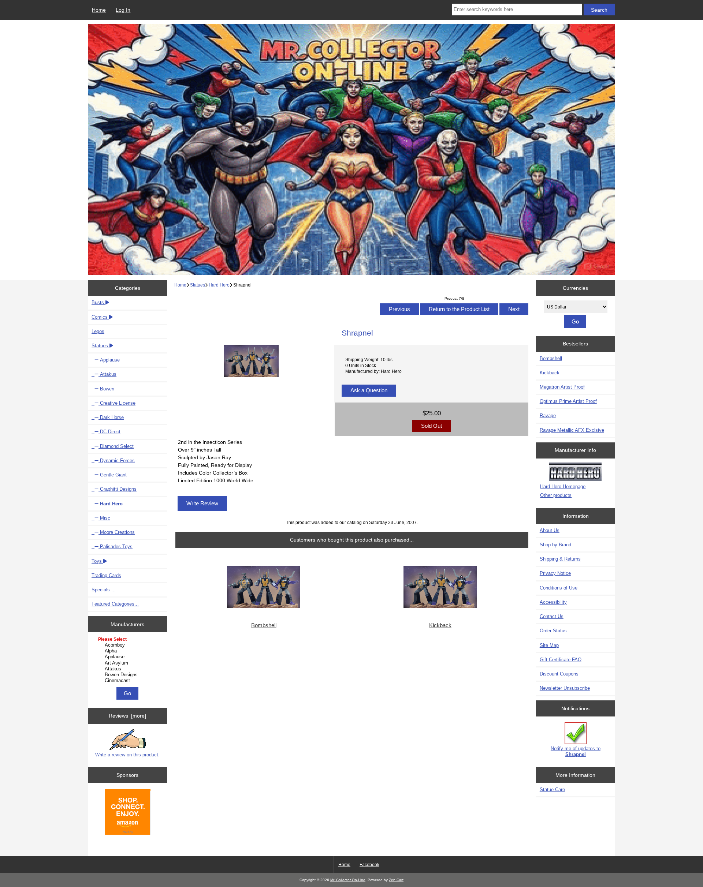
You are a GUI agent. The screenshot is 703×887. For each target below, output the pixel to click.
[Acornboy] (128, 645)
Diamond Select (116, 446)
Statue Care (552, 789)
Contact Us (551, 616)
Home (99, 10)
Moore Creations (116, 532)
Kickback (440, 625)
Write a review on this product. (127, 754)
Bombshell (263, 625)
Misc (104, 518)
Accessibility (553, 602)
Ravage (548, 415)
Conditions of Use (558, 588)
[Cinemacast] (128, 681)
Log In (123, 10)
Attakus (107, 374)
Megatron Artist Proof (562, 387)
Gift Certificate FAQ (560, 659)
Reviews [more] (127, 716)
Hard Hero (219, 284)
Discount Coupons (559, 674)
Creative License (116, 403)
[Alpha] (128, 651)
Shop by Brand (555, 544)
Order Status (553, 630)
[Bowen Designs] (128, 675)
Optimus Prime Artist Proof (568, 401)
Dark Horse (111, 417)
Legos (98, 331)
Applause (109, 360)
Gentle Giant (112, 475)
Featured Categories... (115, 604)
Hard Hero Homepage (562, 486)
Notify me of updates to (575, 751)
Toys (97, 561)
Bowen (106, 389)
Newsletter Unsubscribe (565, 688)
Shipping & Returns (560, 559)
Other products (556, 495)
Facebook (369, 864)
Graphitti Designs (117, 489)
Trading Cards (106, 575)
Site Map (549, 645)
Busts (98, 302)
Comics (100, 317)
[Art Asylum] (128, 663)
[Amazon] (127, 812)
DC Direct (109, 431)
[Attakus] (128, 669)
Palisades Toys (115, 546)
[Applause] (128, 657)
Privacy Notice (555, 573)
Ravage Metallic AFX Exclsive (572, 430)
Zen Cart (396, 880)
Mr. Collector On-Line (347, 880)
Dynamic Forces (116, 460)
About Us (549, 530)
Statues (197, 284)
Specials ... (104, 589)
